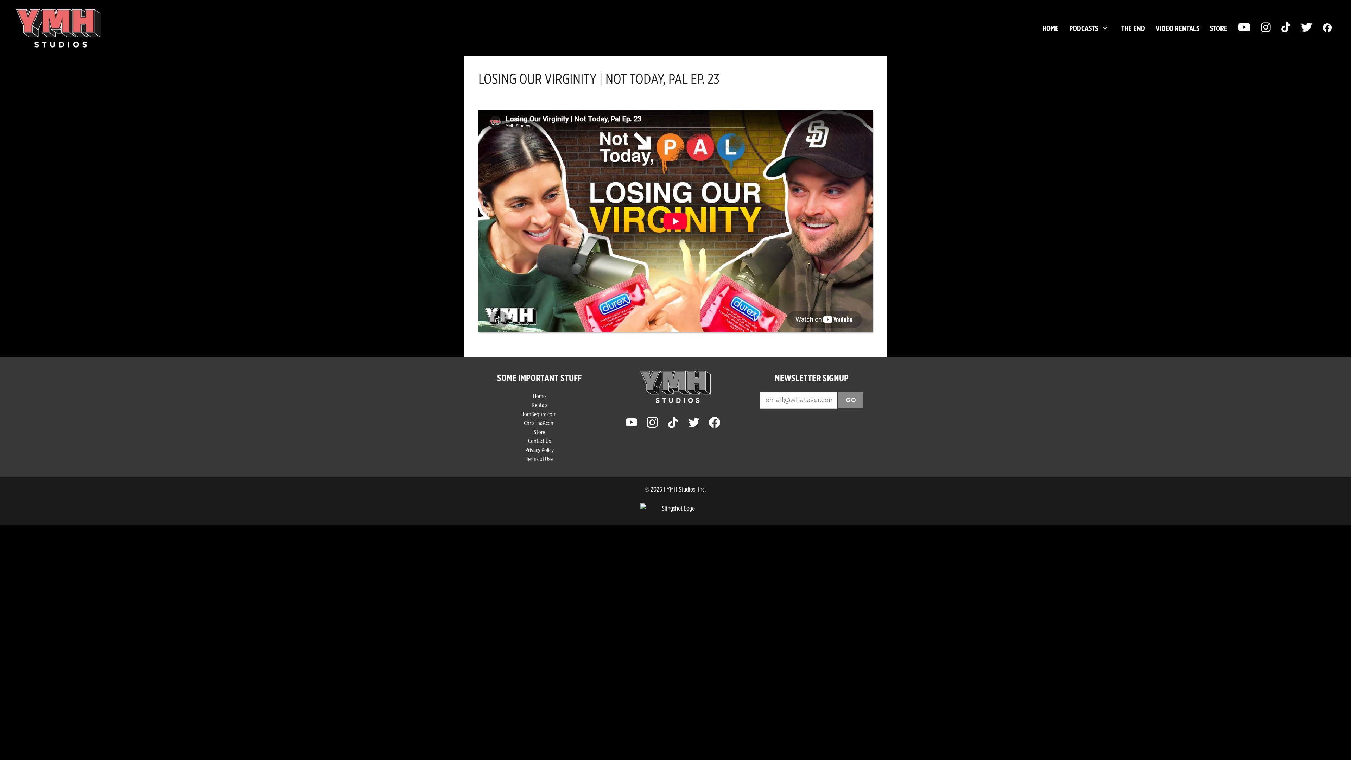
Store (539, 432)
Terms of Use (539, 459)
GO (851, 400)
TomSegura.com (539, 414)
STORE (1219, 28)
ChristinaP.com (539, 423)
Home (1050, 28)
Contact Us (539, 441)
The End (1133, 28)
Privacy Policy (539, 450)
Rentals (539, 405)
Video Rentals (1177, 28)
